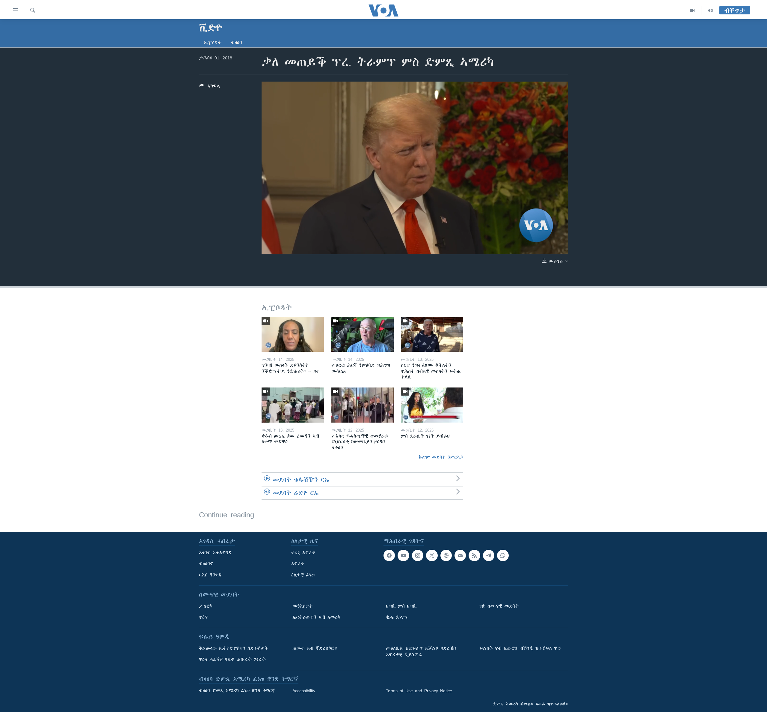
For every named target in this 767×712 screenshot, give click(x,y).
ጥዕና (203, 617)
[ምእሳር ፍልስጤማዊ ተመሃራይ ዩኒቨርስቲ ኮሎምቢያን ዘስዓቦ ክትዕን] (362, 405)
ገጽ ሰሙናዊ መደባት (499, 606)
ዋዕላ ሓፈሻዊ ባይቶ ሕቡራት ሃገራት (232, 659)
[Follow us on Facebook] (389, 555)
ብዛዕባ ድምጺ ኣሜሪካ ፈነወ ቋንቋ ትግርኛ (237, 690)
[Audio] (710, 10)
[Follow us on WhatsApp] (502, 555)
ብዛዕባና (206, 564)
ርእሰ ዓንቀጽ (210, 575)
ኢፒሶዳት (212, 42)
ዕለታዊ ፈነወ (303, 575)
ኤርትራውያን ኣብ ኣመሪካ (316, 617)
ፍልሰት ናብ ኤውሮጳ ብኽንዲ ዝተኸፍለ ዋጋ (520, 648)
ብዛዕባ (236, 42)
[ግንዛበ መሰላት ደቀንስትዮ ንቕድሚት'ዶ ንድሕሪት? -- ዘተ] (293, 334)
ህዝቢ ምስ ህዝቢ (401, 606)
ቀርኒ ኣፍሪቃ (303, 552)
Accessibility (303, 690)
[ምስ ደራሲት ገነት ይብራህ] (432, 405)
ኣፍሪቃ (297, 564)
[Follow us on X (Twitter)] (431, 555)
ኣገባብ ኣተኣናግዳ (215, 552)
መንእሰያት (302, 606)
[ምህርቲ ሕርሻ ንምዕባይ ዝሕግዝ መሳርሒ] (362, 334)
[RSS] (474, 555)
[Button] (209, 87)
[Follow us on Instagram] (417, 555)
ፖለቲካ (205, 606)
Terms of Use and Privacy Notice (419, 690)
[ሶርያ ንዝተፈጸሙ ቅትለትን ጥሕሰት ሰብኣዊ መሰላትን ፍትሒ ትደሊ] (432, 334)
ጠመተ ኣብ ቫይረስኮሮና (314, 648)
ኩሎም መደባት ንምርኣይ (441, 457)
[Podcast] (446, 555)
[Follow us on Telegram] (488, 555)
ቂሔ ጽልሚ (397, 617)
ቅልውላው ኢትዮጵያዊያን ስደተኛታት (233, 648)
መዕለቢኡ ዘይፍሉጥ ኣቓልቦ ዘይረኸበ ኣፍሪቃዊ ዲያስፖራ (421, 651)
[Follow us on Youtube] (403, 555)
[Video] (692, 10)
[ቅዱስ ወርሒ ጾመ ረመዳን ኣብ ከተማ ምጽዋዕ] (293, 405)
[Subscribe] (460, 555)
